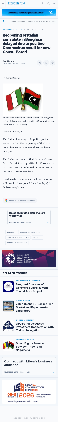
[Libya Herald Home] (16, 3)
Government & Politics (13, 29)
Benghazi (11, 232)
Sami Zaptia (8, 61)
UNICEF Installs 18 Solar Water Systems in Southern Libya (31, 21)
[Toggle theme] (54, 3)
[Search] (48, 3)
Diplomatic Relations (30, 232)
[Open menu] (3, 3)
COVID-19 (37, 237)
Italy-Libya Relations (18, 237)
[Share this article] (39, 63)
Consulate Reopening (17, 243)
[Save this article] (46, 63)
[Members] (42, 3)
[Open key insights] (52, 63)
